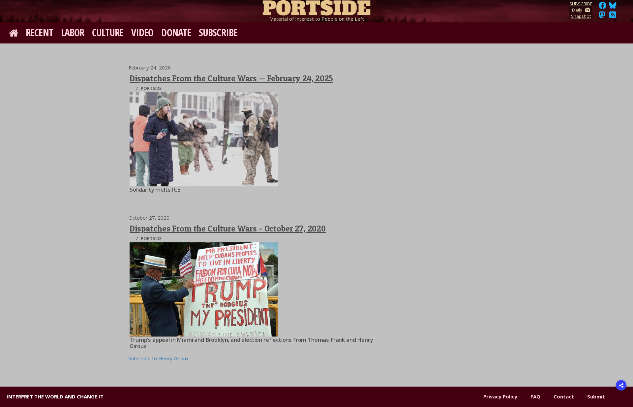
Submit (596, 396)
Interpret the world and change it (55, 396)
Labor (72, 32)
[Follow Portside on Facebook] (602, 7)
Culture (107, 32)
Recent (39, 32)
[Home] (316, 7)
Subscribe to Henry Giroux (159, 358)
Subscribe (218, 32)
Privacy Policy (500, 396)
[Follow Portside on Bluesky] (613, 7)
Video (142, 32)
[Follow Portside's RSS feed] (612, 16)
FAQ (535, 396)
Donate (176, 32)
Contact (564, 396)
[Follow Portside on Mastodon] (602, 16)
